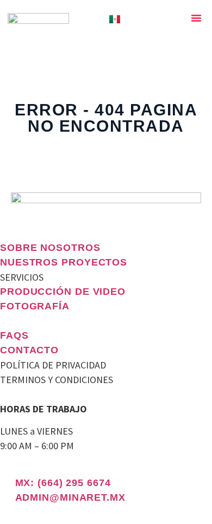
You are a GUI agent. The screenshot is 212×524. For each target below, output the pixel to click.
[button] (196, 18)
